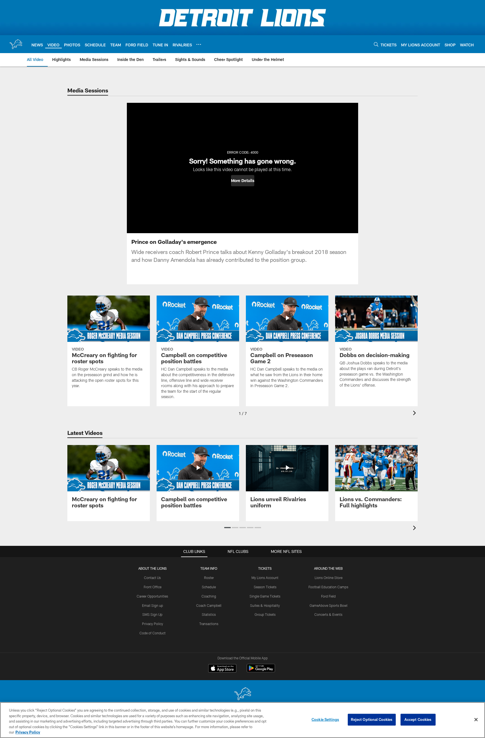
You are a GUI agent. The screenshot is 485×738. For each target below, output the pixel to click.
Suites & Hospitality (265, 605)
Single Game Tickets (265, 596)
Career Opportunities (152, 596)
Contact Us (152, 578)
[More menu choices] (198, 44)
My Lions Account (264, 578)
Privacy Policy (152, 624)
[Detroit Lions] (242, 694)
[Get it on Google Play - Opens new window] (261, 671)
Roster (209, 578)
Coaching (209, 596)
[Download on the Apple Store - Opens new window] (222, 669)
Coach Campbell (208, 605)
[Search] (376, 44)
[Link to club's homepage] (15, 44)
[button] (242, 180)
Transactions (208, 624)
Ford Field (328, 596)
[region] (242, 720)
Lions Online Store (328, 578)
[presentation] (415, 414)
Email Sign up (152, 605)
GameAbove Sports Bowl (328, 605)
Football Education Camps (328, 587)
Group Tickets (265, 614)
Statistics (209, 614)
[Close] (476, 720)
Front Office (152, 587)
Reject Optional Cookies (372, 719)
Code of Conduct (152, 633)
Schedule (209, 587)
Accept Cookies (418, 719)
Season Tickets (265, 587)
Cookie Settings (325, 719)
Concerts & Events (328, 614)
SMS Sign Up (152, 614)
